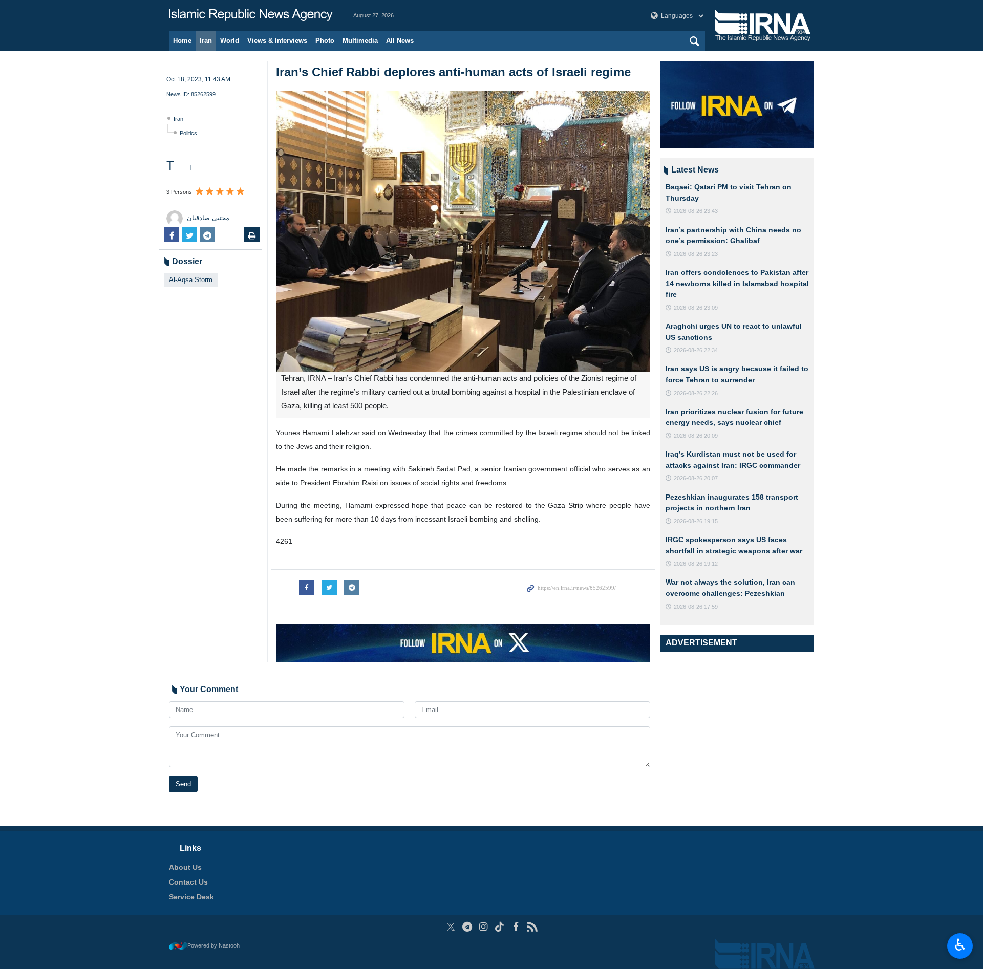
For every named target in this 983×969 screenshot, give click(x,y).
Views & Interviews (277, 41)
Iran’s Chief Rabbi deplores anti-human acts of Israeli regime (453, 72)
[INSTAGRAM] (483, 926)
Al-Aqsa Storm (190, 280)
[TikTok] (500, 926)
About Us (185, 867)
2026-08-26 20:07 (696, 478)
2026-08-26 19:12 (696, 564)
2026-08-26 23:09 (696, 308)
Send (183, 784)
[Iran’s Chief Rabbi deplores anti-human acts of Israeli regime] (463, 231)
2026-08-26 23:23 (696, 254)
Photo (324, 41)
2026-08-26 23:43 (696, 211)
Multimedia (360, 41)
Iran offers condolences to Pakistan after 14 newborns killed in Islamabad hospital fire (737, 283)
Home (182, 41)
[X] (451, 926)
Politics (188, 133)
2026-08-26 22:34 (696, 350)
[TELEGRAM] (467, 926)
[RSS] (532, 926)
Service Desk (191, 897)
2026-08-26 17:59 (696, 607)
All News (400, 41)
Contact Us (188, 882)
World (229, 41)
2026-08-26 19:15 (696, 521)
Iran (206, 41)
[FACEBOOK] (516, 926)
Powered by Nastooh (213, 945)
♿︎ (960, 945)
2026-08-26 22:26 (696, 393)
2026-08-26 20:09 (696, 436)
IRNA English (251, 15)
